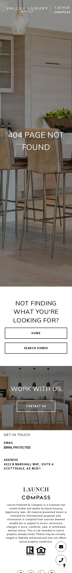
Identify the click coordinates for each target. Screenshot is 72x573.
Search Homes (36, 348)
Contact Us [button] (36, 406)
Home (36, 333)
